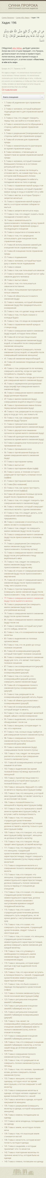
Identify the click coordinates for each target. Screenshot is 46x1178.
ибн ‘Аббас (17, 48)
